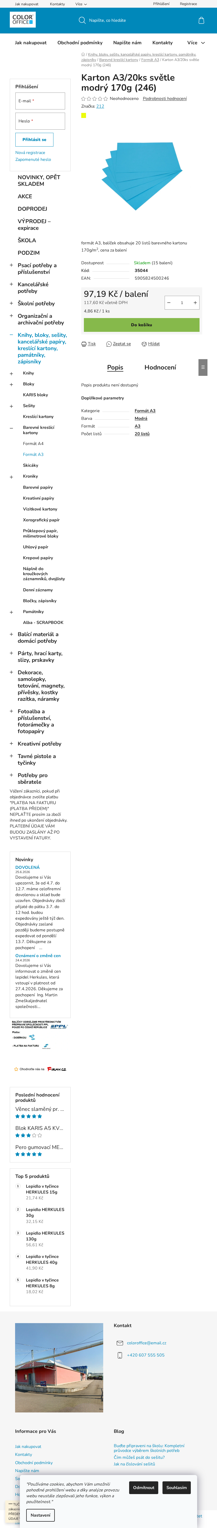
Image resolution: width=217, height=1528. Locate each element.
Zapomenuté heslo (33, 159)
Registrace (188, 3)
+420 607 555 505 (146, 1355)
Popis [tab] (115, 367)
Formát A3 (33, 454)
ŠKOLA (27, 240)
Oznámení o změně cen (38, 956)
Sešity (29, 406)
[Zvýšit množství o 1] (195, 302)
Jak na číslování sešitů (134, 1464)
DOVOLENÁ (27, 867)
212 (100, 106)
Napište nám (27, 1471)
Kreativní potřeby (39, 743)
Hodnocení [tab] (160, 367)
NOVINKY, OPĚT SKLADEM (39, 181)
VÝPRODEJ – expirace (34, 225)
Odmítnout (143, 1488)
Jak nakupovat (26, 4)
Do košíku (141, 325)
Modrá (141, 418)
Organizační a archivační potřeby (41, 319)
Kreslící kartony (38, 417)
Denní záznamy (38, 590)
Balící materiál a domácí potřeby (38, 638)
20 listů (142, 434)
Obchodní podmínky (34, 1463)
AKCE (25, 196)
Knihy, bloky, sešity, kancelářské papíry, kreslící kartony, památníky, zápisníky (42, 348)
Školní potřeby (36, 303)
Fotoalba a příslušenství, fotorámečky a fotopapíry (36, 721)
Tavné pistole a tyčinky (37, 759)
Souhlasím (176, 1488)
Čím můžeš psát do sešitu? (139, 1457)
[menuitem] (31, 43)
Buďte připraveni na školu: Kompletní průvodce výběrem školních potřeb (149, 1448)
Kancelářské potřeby (33, 288)
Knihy (28, 373)
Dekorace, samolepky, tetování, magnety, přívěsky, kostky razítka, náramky (41, 686)
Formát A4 (33, 444)
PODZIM (29, 253)
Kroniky (30, 476)
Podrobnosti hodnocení (165, 99)
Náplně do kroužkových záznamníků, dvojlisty (44, 574)
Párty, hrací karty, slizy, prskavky (40, 657)
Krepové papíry (38, 558)
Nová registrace (30, 153)
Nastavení (40, 1515)
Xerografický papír (41, 520)
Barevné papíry (38, 487)
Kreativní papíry (38, 498)
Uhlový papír (35, 547)
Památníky (33, 612)
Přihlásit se (34, 140)
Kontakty (57, 4)
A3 (138, 426)
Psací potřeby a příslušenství (37, 269)
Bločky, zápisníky (39, 601)
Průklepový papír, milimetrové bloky (40, 533)
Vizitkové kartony (40, 509)
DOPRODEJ (32, 209)
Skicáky (30, 465)
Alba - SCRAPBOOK (43, 623)
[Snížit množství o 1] (169, 302)
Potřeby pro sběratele (33, 779)
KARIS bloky (35, 395)
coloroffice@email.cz (146, 1343)
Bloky (28, 384)
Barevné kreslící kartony (38, 430)
